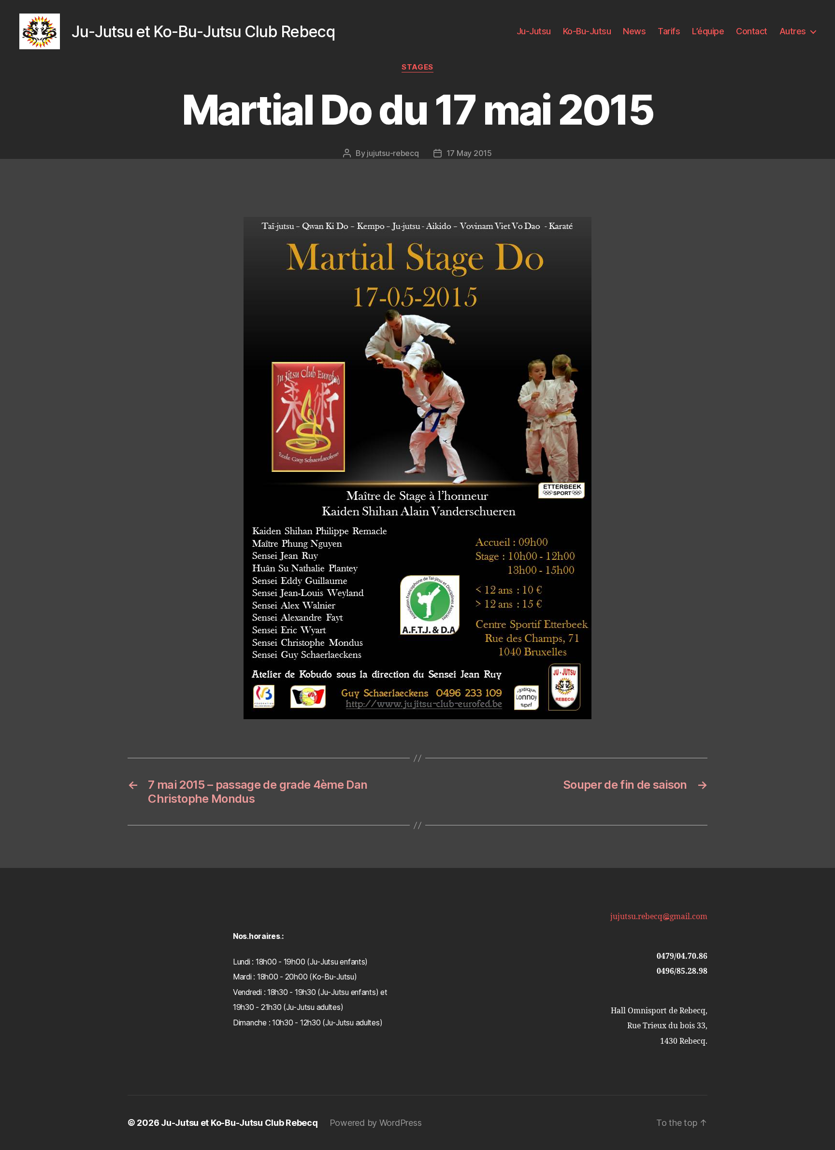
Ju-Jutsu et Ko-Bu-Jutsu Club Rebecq (239, 1123)
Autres (792, 31)
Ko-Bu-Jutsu (587, 31)
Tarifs (669, 31)
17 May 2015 (469, 153)
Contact (751, 31)
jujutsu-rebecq (392, 153)
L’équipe (708, 31)
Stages (417, 67)
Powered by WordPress (376, 1123)
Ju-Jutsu (534, 31)
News (634, 31)
